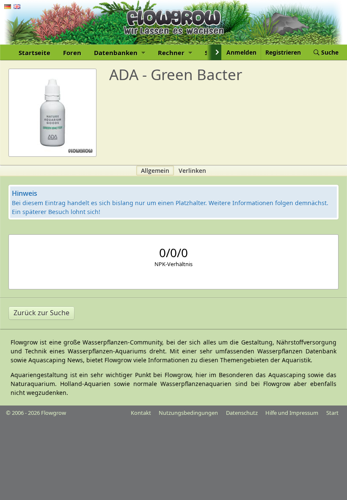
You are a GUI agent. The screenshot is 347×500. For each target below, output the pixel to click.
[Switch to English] (17, 6)
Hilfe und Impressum (291, 413)
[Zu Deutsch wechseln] (7, 6)
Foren (72, 52)
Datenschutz (242, 413)
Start (332, 413)
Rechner (172, 52)
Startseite (34, 52)
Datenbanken (116, 52)
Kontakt (141, 413)
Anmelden (241, 52)
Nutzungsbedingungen (188, 413)
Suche (329, 52)
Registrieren (283, 52)
